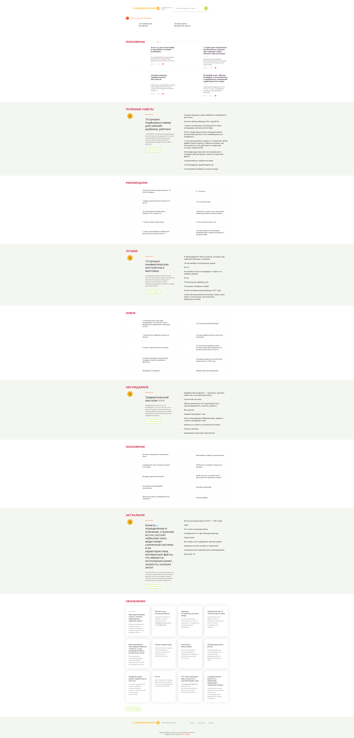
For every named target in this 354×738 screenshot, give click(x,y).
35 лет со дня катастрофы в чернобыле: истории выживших (162, 49)
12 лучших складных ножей (196, 286)
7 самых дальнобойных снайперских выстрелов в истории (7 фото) (156, 232)
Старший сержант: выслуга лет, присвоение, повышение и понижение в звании (215, 681)
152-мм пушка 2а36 (203, 202)
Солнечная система (192, 399)
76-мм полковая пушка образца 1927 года (202, 290)
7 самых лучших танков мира (153, 222)
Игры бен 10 (189, 554)
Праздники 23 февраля (151, 370)
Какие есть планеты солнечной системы (202, 425)
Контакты (211, 722)
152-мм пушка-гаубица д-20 (196, 282)
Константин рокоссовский (186, 646)
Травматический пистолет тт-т (157, 399)
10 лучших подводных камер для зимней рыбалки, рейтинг (158, 124)
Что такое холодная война (196, 529)
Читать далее (152, 150)
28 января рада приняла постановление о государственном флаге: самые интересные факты (203, 154)
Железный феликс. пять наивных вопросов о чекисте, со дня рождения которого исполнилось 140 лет (138, 649)
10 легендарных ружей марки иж (199, 165)
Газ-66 (157, 676)
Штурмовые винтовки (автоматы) (199, 433)
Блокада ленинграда (203, 487)
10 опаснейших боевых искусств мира (201, 169)
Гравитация (189, 537)
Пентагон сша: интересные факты (162, 612)
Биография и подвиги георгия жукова (210, 455)
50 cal (186, 278)
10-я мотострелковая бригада (207, 323)
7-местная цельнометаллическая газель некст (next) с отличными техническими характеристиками (204, 296)
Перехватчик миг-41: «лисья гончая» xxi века (216, 612)
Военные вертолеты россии (215, 646)
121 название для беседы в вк (145, 25)
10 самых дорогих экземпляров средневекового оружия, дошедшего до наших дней (210, 232)
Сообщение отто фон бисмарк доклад (201, 533)
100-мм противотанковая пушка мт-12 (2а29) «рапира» (157, 191)
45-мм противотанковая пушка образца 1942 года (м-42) (154, 212)
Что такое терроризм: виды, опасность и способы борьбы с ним (190, 679)
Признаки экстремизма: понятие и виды (189, 613)
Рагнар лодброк (202, 497)
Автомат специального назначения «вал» (155, 455)
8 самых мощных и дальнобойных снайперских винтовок (205, 116)
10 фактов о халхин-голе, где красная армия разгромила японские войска (210, 212)
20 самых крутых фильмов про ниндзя (182, 25)
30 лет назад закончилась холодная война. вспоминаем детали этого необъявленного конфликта (203, 134)
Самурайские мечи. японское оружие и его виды (156, 466)
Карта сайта (201, 722)
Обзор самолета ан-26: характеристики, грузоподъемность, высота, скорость (201, 404)
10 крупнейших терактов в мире (198, 161)
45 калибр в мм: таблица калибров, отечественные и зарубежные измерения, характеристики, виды (215, 78)
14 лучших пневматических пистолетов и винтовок (157, 266)
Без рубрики (132, 611)
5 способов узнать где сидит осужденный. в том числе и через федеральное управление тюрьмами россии (156, 323)
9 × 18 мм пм (200, 191)
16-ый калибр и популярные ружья (199, 263)
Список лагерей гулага (163, 644)
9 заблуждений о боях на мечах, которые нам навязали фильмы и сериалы (204, 258)
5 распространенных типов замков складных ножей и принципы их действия (155, 360)
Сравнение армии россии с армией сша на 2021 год (137, 679)
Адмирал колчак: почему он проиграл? (201, 546)
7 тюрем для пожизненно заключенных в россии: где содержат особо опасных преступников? (215, 50)
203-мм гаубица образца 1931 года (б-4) (201, 121)
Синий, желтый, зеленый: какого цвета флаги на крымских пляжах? (208, 476)
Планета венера (191, 429)
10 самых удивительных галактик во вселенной (209, 336)
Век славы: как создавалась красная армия (203, 542)
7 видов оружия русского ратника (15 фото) (156, 202)
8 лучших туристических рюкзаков (155, 347)
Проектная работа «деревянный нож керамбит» (156, 497)
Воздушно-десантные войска (153, 476)
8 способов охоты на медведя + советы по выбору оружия (203, 272)
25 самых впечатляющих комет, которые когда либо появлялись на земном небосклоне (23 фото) (209, 347)
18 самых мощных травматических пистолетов (159, 77)
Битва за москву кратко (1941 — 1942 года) (203, 521)
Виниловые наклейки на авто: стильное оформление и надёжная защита (137, 618)
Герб (186, 525)
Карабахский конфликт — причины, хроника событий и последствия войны (204, 394)
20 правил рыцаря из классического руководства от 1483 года (209, 360)
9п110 (186, 267)
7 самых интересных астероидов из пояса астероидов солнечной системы (202, 127)
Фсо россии (189, 410)
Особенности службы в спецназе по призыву (209, 466)
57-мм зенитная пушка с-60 (206, 222)
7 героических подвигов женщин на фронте (156, 336)
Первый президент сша (194, 414)
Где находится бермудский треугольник (153, 487)
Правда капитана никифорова (207, 370)
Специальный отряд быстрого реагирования (204, 550)
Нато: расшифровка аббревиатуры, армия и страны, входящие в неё (203, 419)
